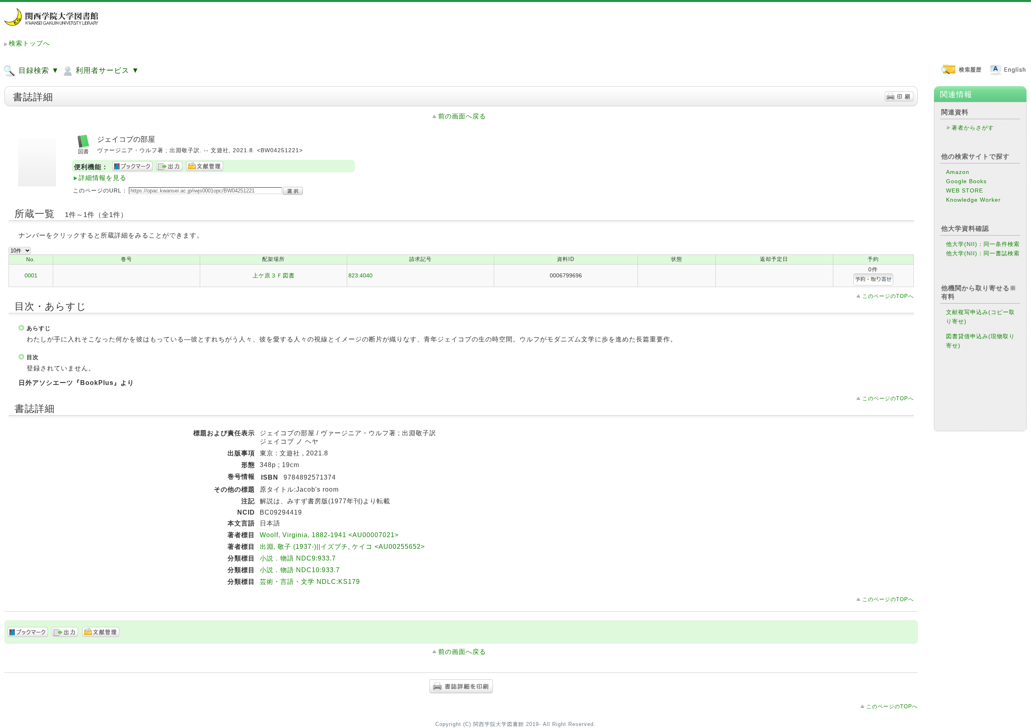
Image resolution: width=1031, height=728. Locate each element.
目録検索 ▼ (37, 70)
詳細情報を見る (102, 177)
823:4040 (360, 275)
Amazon (957, 172)
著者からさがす (973, 127)
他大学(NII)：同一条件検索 (983, 244)
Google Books (966, 181)
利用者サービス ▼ (106, 70)
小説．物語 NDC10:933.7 (300, 570)
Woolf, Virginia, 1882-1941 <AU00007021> (329, 535)
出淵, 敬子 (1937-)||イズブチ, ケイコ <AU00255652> (342, 546)
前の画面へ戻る (462, 116)
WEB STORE (964, 190)
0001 (31, 275)
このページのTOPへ (888, 296)
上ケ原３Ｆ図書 (274, 275)
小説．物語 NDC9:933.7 (298, 558)
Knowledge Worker (973, 199)
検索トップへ (29, 43)
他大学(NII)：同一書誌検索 (983, 253)
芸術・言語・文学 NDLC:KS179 (310, 581)
